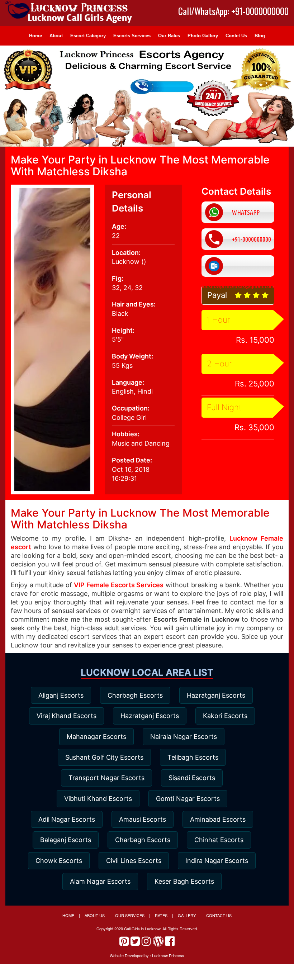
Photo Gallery (203, 35)
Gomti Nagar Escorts (188, 798)
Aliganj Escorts (61, 695)
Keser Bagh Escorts (184, 881)
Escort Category (88, 35)
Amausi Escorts (142, 819)
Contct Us (236, 35)
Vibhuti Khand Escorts (98, 798)
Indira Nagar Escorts (216, 860)
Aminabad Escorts (218, 819)
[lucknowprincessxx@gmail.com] (237, 266)
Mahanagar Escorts (96, 736)
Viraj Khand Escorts (66, 716)
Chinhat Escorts (218, 840)
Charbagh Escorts (135, 695)
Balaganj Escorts (65, 840)
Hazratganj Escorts (216, 695)
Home (35, 35)
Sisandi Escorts (192, 778)
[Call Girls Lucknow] (69, 17)
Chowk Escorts (58, 860)
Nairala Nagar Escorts (183, 736)
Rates (161, 915)
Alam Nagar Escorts (100, 881)
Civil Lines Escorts (133, 860)
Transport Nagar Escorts (106, 778)
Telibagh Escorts (192, 757)
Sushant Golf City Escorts (104, 757)
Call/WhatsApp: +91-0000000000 (233, 11)
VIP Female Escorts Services (118, 585)
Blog (260, 35)
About (56, 35)
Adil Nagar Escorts (66, 819)
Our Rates (169, 35)
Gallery (187, 915)
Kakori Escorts (225, 716)
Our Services (129, 915)
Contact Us (219, 915)
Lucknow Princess (168, 955)
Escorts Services (132, 35)
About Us (95, 915)
